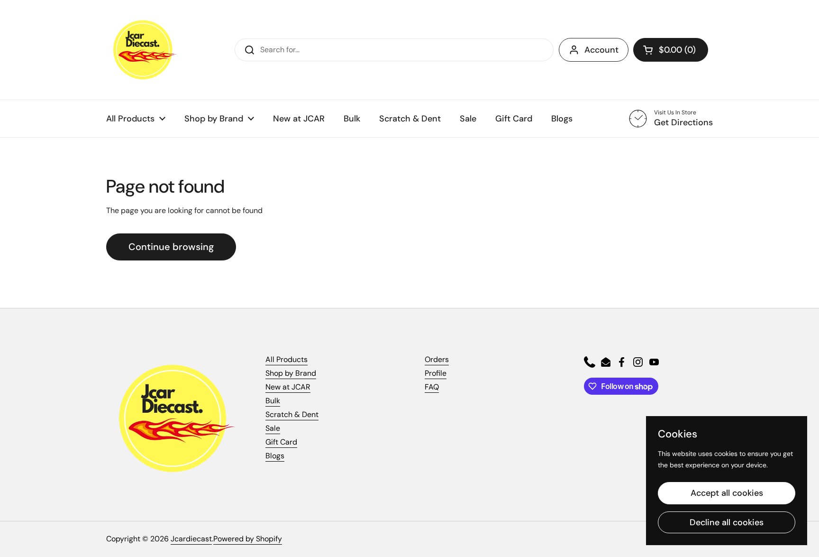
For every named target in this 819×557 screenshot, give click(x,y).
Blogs (274, 456)
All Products (286, 359)
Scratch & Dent (291, 414)
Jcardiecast (191, 539)
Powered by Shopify (247, 539)
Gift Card (281, 442)
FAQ (432, 387)
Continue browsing (171, 247)
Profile (435, 373)
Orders (437, 359)
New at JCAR (287, 387)
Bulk (272, 401)
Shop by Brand (290, 373)
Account (601, 50)
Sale (272, 428)
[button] (670, 50)
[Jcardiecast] (141, 49)
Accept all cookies (727, 493)
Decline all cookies (727, 522)
